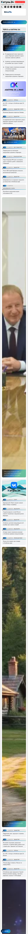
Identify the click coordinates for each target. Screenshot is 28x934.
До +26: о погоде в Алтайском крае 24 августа (13, 824)
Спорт (21, 109)
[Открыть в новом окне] (5, 7)
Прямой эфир (20, 2)
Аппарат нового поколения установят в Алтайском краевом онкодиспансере (15, 68)
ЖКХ (15, 147)
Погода (16, 100)
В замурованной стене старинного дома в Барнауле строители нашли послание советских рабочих (14, 55)
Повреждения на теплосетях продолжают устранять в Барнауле (14, 75)
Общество (17, 109)
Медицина (17, 508)
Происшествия (17, 156)
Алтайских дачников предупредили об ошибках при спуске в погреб (14, 62)
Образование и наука (9, 188)
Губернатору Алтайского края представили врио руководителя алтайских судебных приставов (12, 473)
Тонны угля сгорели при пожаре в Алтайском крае (13, 48)
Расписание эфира (12, 142)
